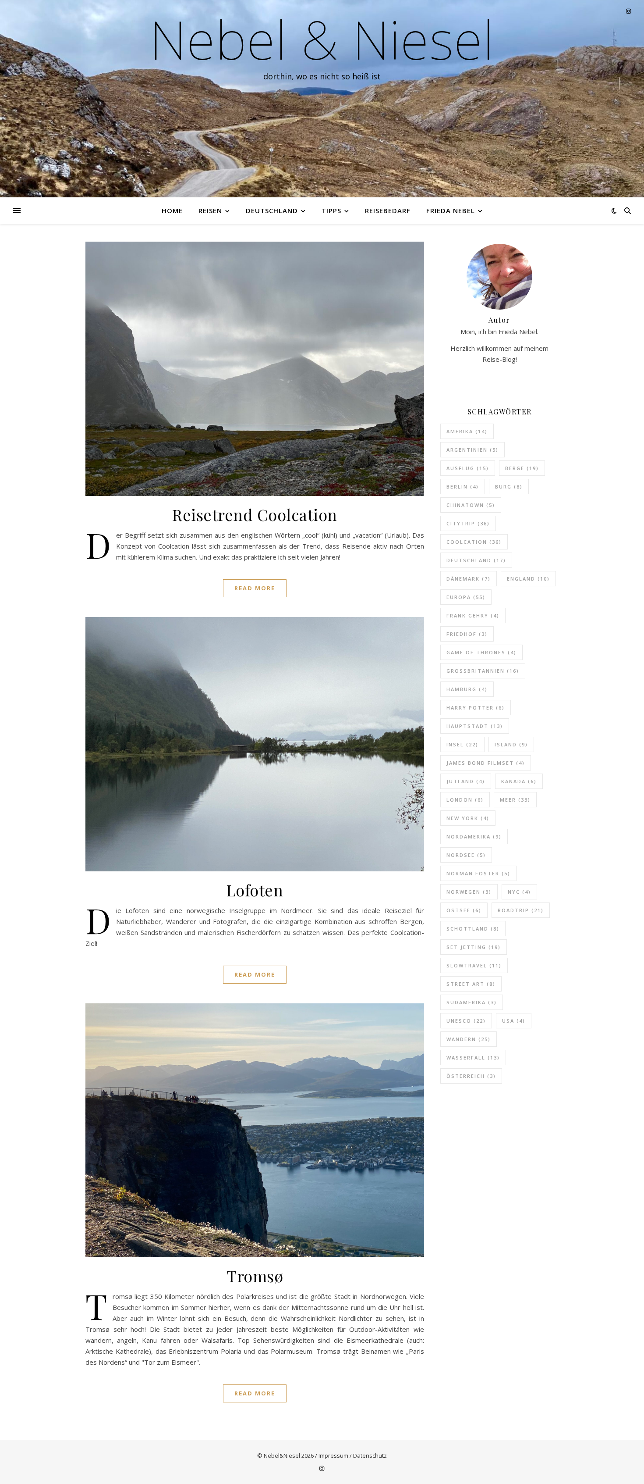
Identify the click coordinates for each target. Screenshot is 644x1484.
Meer (515, 799)
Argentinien (472, 449)
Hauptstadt (474, 726)
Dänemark (468, 578)
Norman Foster (478, 873)
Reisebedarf (387, 210)
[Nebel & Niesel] (322, 98)
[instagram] (321, 1469)
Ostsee (463, 910)
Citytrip (468, 523)
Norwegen (469, 891)
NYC (519, 891)
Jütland (465, 781)
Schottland (472, 928)
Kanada (519, 781)
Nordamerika (474, 836)
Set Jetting (473, 947)
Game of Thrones (481, 652)
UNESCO (466, 1020)
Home (172, 210)
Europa (465, 597)
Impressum (333, 1455)
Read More (254, 588)
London (465, 799)
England (528, 578)
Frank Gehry (472, 615)
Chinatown (470, 505)
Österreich (471, 1076)
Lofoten (254, 889)
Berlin (462, 486)
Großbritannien (482, 670)
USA (513, 1020)
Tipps (331, 210)
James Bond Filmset (485, 763)
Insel (462, 744)
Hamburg (467, 689)
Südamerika (471, 1002)
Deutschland (272, 210)
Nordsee (466, 855)
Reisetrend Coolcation (254, 514)
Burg (509, 486)
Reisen (210, 210)
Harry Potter (475, 707)
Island (511, 744)
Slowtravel (474, 965)
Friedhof (467, 634)
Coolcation (474, 542)
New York (467, 818)
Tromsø (254, 1275)
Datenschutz (370, 1455)
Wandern (468, 1039)
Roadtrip (521, 910)
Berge (522, 468)
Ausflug (467, 468)
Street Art (470, 984)
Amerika (467, 431)
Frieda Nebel (450, 210)
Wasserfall (473, 1057)
